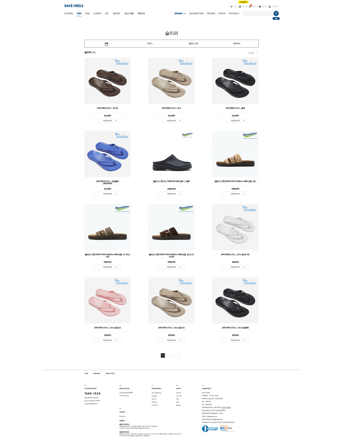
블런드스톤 (193, 43)
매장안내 (141, 13)
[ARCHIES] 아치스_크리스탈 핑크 (107, 328)
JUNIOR (97, 13)
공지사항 (178, 396)
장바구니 (254, 6)
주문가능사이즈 (107, 120)
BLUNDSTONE (196, 13)
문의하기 (178, 393)
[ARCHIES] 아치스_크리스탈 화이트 (235, 254)
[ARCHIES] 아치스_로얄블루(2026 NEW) (107, 181)
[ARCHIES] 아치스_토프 (171, 108)
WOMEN (68, 13)
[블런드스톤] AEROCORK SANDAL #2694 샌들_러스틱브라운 (107, 254)
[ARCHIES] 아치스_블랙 (235, 108)
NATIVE (221, 13)
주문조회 (264, 6)
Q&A (177, 402)
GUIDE (86, 373)
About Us (178, 405)
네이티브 (236, 43)
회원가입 (244, 6)
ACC (107, 13)
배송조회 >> (122, 416)
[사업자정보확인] (226, 407)
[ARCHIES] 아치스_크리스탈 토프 (171, 328)
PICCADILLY (234, 13)
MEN (79, 13)
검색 (276, 13)
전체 (106, 43)
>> (178, 355)
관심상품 (154, 396)
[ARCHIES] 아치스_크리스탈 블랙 (235, 328)
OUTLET (116, 13)
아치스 (149, 43)
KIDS (87, 13)
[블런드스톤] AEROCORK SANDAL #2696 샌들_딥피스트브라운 (171, 254)
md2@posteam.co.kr (212, 416)
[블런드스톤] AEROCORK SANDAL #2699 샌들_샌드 (235, 181)
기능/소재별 (129, 13)
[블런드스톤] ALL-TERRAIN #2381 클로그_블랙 (171, 181)
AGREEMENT (96, 373)
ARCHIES (211, 13)
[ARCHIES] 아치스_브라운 (107, 108)
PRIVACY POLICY (110, 373)
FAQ (177, 399)
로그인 (235, 6)
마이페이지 (275, 6)
